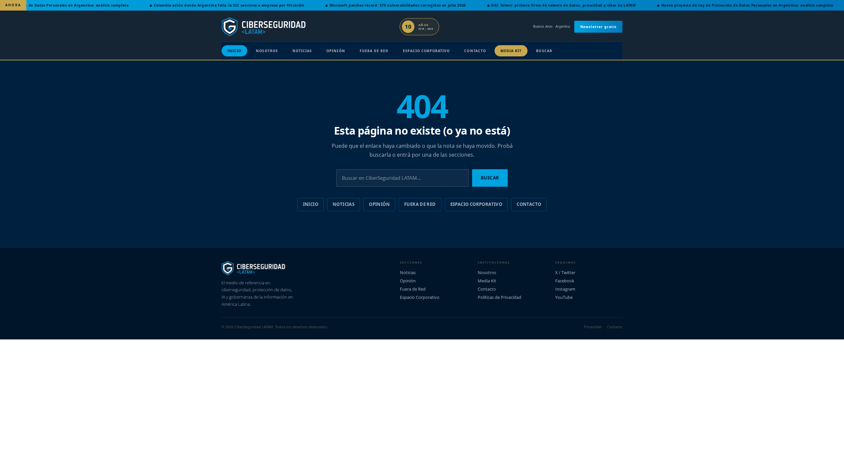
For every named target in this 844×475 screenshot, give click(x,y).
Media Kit (511, 50)
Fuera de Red (374, 50)
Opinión (335, 50)
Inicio (234, 50)
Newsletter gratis (598, 26)
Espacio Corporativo (426, 50)
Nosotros (267, 50)
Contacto (475, 50)
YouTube (564, 297)
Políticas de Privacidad (499, 297)
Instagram (565, 289)
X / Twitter (565, 272)
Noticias (302, 50)
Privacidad (593, 326)
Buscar (544, 50)
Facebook (564, 281)
